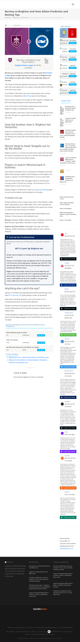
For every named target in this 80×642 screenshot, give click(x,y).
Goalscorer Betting (41, 190)
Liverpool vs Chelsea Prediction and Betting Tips (70, 120)
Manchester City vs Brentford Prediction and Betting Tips (29, 357)
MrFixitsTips (8, 17)
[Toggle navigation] (73, 4)
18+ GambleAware (66, 627)
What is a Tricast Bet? (65, 220)
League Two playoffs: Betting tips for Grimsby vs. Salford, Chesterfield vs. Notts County (38, 594)
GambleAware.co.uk (66, 549)
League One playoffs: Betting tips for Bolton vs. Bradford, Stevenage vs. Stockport (63, 585)
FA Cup (28, 96)
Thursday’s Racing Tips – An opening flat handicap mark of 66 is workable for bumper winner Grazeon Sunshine (68, 147)
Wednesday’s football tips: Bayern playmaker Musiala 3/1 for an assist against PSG (62, 592)
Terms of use (29, 634)
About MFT (10, 631)
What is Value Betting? (66, 208)
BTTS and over (13, 295)
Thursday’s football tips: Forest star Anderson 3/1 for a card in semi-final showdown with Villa (67, 133)
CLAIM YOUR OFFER (69, 259)
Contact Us (42, 631)
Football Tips (15, 17)
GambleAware (56, 631)
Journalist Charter (22, 631)
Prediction (72, 43)
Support (33, 631)
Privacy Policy (67, 631)
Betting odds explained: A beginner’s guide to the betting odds (68, 214)
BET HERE (41, 335)
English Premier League (24, 65)
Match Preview (24, 17)
